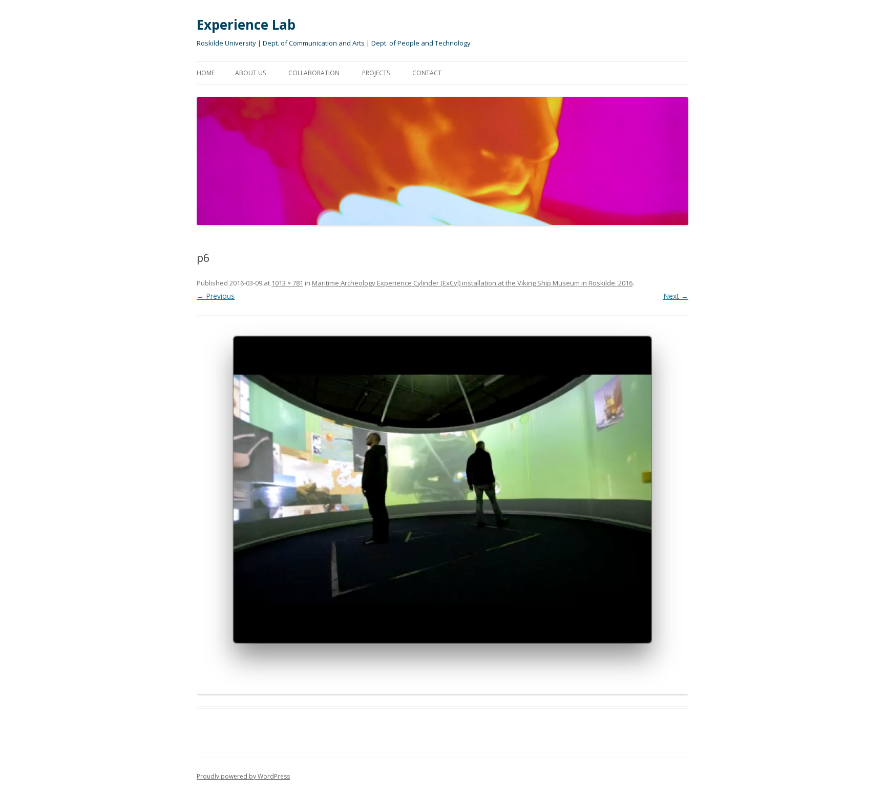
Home (206, 73)
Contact (426, 73)
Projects (376, 73)
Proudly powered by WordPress (243, 776)
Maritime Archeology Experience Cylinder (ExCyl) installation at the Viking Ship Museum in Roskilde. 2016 (472, 283)
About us (250, 73)
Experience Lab (246, 24)
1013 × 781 (287, 283)
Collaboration (314, 73)
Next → (675, 296)
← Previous (216, 296)
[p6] (442, 505)
